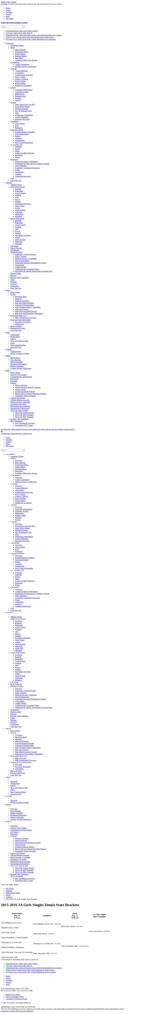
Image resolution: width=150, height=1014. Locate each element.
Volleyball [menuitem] (18, 212)
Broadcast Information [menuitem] (18, 364)
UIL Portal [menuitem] (9, 19)
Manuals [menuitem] (13, 282)
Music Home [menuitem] (15, 292)
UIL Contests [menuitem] (20, 124)
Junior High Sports (18, 653)
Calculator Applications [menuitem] (23, 90)
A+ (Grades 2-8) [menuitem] (16, 145)
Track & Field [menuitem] (20, 210)
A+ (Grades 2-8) (17, 570)
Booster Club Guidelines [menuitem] (19, 278)
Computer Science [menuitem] (22, 92)
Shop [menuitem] (7, 16)
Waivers (14, 836)
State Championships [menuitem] (18, 345)
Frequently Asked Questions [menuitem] (25, 396)
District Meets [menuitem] (20, 54)
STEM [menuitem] (12, 88)
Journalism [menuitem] (14, 121)
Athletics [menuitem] (9, 183)
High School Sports (18, 619)
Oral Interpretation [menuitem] (22, 134)
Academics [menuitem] (10, 43)
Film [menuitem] (16, 113)
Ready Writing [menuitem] (20, 81)
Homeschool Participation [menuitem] (19, 408)
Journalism (15, 543)
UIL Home (10, 889)
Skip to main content (8, 2)
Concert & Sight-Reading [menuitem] (24, 305)
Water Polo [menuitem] (19, 214)
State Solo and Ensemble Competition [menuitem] (29, 313)
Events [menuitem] (17, 149)
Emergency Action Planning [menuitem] (25, 254)
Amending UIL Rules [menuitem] (18, 404)
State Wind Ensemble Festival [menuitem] (26, 311)
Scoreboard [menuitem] (14, 286)
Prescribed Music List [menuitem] (18, 316)
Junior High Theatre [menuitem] (22, 107)
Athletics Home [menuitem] (16, 185)
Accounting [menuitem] (19, 73)
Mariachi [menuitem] (18, 299)
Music (8, 729)
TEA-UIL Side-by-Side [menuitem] (19, 411)
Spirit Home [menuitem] (14, 335)
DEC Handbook (17, 876)
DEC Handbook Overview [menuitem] (25, 423)
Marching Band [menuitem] (21, 297)
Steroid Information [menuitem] (22, 261)
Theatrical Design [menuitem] (21, 109)
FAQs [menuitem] (12, 343)
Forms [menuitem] (17, 157)
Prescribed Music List (19, 756)
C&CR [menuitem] (13, 339)
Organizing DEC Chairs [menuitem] (24, 425)
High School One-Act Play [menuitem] (25, 105)
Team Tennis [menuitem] (19, 206)
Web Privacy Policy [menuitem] (13, 995)
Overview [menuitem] (18, 461)
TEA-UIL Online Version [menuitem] (24, 413)
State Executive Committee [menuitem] (20, 402)
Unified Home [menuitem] (15, 351)
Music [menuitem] (8, 290)
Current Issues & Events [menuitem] (24, 75)
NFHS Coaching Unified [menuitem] (19, 354)
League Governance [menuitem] (17, 398)
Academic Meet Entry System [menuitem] (26, 60)
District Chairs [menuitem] (15, 273)
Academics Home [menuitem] (17, 45)
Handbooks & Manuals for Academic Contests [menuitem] (32, 164)
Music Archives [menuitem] (16, 326)
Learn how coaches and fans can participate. (17, 1011)
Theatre (14, 522)
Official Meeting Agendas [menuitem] (19, 400)
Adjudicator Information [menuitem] (24, 115)
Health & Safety (17, 686)
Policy (8, 822)
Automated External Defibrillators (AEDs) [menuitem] (30, 263)
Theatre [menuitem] (13, 102)
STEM (14, 505)
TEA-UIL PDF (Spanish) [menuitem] (24, 417)
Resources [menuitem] (19, 128)
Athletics (9, 613)
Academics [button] (10, 454)
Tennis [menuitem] (17, 208)
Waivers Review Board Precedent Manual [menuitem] (30, 394)
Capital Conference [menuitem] (22, 64)
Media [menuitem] (8, 356)
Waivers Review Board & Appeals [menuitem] (28, 387)
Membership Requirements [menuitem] (20, 406)
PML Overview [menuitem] (21, 758)
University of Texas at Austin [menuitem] (16, 999)
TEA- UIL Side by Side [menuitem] (19, 341)
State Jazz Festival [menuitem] (21, 309)
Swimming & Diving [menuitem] (23, 204)
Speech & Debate (17, 553)
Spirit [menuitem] (8, 332)
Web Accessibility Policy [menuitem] (15, 997)
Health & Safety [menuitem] (16, 252)
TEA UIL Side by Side (19, 866)
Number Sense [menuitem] (20, 96)
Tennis (8, 895)
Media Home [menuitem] (15, 358)
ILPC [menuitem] (17, 126)
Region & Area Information (21, 762)
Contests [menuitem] (13, 69)
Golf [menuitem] (16, 197)
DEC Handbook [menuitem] (16, 421)
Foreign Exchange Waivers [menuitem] (25, 392)
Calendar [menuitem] (9, 12)
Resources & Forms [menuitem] (22, 119)
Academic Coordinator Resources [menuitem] (27, 168)
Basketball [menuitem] (19, 191)
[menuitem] (22, 31)
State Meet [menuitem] (19, 58)
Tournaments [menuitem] (20, 140)
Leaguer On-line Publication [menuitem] (20, 368)
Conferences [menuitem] (15, 62)
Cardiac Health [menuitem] (20, 267)
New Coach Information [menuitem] (24, 143)
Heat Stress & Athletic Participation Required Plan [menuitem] (33, 271)
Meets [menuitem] (12, 48)
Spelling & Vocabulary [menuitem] (23, 86)
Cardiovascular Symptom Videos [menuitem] (27, 269)
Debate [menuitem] (17, 136)
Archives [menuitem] (18, 174)
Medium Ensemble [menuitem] (22, 301)
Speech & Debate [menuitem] (16, 130)
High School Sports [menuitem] (17, 187)
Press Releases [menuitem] (15, 360)
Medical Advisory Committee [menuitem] (26, 259)
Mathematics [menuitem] (19, 94)
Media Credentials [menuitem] (17, 366)
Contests (14, 484)
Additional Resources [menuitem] (23, 176)
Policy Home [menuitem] (15, 373)
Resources (15, 587)
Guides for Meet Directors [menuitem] (24, 153)
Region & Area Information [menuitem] (20, 320)
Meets (13, 459)
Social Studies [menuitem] (20, 83)
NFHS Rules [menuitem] (15, 337)
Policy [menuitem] (8, 370)
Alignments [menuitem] (19, 172)
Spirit (8, 777)
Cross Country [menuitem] (20, 193)
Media (8, 805)
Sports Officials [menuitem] (16, 248)
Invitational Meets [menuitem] (21, 52)
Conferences (16, 475)
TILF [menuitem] (12, 178)
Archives (9, 897)
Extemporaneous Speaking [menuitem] (25, 132)
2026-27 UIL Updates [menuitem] (18, 375)
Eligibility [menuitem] (14, 381)
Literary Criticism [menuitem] (21, 79)
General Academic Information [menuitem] (26, 162)
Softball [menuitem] (18, 202)
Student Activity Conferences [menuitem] (26, 67)
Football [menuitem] (18, 195)
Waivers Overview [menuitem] (22, 838)
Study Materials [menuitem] (21, 166)
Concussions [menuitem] (19, 265)
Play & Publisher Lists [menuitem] (23, 111)
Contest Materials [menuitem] (21, 71)
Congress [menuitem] (18, 138)
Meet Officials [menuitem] (20, 50)
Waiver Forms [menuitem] (20, 389)
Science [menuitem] (18, 100)
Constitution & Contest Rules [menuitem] (21, 377)
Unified (9, 796)
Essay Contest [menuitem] (20, 77)
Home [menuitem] (8, 8)
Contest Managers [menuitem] (21, 117)
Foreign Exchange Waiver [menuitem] (24, 847)
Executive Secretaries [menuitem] (23, 322)
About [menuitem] (8, 10)
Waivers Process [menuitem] (21, 385)
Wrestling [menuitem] (18, 216)
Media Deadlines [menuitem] (16, 362)
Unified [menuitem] (8, 349)
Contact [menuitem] (8, 14)
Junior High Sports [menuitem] (17, 218)
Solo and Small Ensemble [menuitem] (24, 303)
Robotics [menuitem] (18, 98)
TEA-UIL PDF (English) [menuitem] (24, 415)
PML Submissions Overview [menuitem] (25, 318)
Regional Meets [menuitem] (21, 56)
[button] (2, 431)
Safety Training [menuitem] (20, 256)
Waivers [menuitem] (13, 275)
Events (13, 733)
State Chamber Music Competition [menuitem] (28, 307)
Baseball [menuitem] (18, 189)
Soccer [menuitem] (17, 200)
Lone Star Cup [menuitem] (15, 181)
